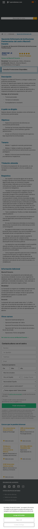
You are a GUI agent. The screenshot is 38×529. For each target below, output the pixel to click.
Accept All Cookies (19, 515)
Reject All (19, 520)
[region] (19, 516)
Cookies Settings (19, 524)
